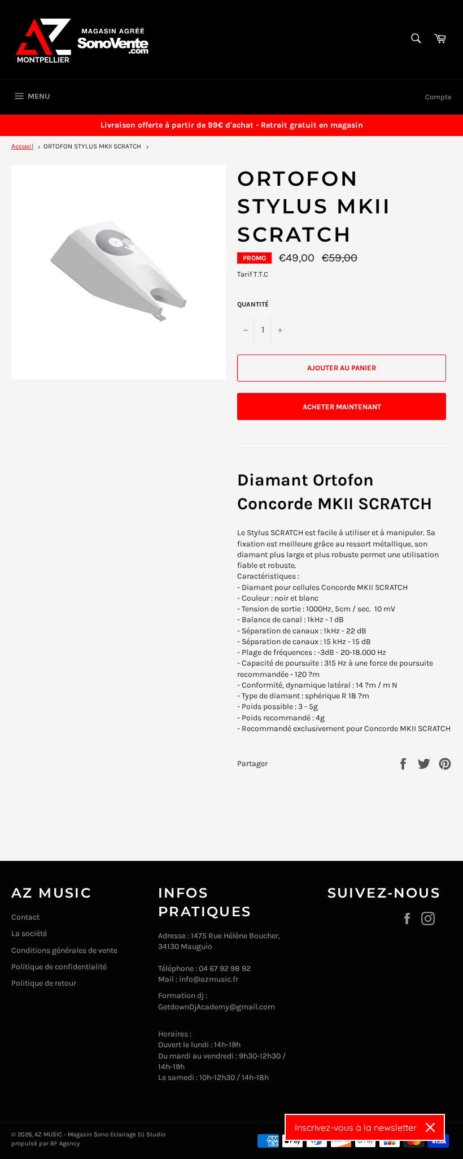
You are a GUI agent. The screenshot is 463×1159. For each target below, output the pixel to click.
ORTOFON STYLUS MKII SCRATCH (92, 146)
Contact (25, 917)
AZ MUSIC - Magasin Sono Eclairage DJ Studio (99, 1134)
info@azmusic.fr (208, 979)
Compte (438, 97)
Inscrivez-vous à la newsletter (356, 1127)
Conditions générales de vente (64, 950)
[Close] (430, 1127)
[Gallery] (118, 272)
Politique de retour (43, 983)
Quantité (253, 304)
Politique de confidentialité (59, 967)
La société (29, 933)
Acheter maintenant (342, 407)
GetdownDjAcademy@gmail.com (216, 1007)
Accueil (22, 146)
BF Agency (65, 1143)
